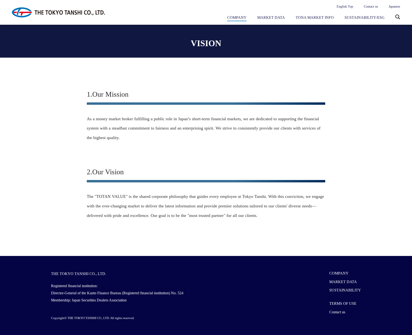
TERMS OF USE (342, 303)
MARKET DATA (271, 17)
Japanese (394, 6)
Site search (397, 17)
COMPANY (237, 17)
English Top (345, 6)
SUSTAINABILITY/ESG (365, 17)
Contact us (371, 6)
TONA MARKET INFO (315, 17)
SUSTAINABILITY (345, 290)
